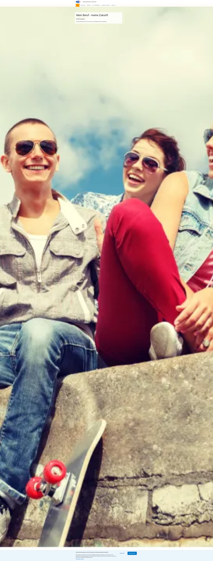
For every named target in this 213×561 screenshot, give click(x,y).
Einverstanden (122, 553)
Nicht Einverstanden (132, 553)
